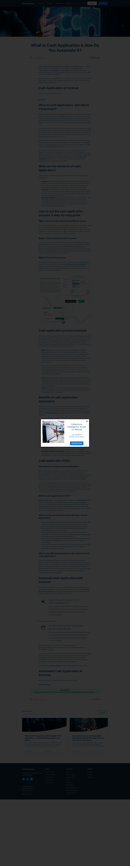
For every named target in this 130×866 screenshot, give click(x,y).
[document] (65, 433)
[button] (87, 421)
